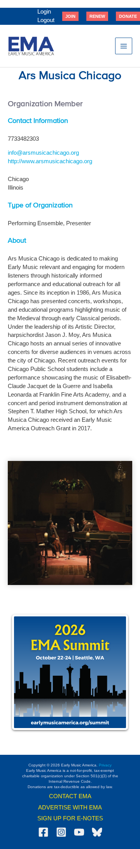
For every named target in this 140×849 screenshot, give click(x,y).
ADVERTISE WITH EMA (70, 807)
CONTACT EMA (70, 796)
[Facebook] (43, 832)
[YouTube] (79, 832)
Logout (45, 20)
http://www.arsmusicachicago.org (50, 161)
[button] (70, 16)
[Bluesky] (97, 832)
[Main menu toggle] (123, 46)
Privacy (105, 765)
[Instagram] (61, 832)
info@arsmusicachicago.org (43, 153)
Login (44, 12)
